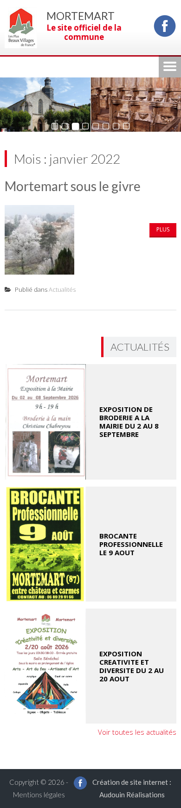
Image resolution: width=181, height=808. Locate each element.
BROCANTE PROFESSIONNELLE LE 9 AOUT (131, 544)
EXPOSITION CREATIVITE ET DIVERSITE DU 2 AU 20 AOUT (131, 666)
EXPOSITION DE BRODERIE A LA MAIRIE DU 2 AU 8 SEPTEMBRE (129, 421)
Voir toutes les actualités (137, 732)
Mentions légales (39, 794)
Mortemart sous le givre (73, 186)
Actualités (62, 289)
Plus (162, 229)
